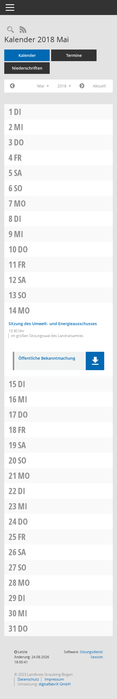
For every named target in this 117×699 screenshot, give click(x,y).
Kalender (27, 55)
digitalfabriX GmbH (55, 684)
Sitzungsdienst (91, 654)
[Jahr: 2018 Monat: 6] (82, 86)
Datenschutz (28, 679)
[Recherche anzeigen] (10, 30)
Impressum (54, 679)
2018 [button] (62, 86)
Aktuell (99, 86)
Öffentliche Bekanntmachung (46, 358)
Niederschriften (27, 68)
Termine (74, 55)
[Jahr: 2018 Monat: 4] (12, 86)
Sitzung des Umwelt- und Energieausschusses (53, 323)
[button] (95, 361)
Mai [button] (41, 86)
